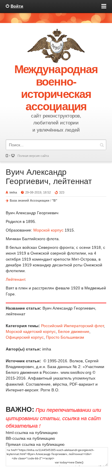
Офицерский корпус (25, 337)
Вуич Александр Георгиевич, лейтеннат (49, 177)
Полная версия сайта (33, 156)
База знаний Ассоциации (29, 200)
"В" (54, 200)
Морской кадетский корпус (31, 331)
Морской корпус (48, 230)
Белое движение (73, 331)
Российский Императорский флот (72, 325)
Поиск (101, 145)
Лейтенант (15, 279)
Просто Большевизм (65, 337)
